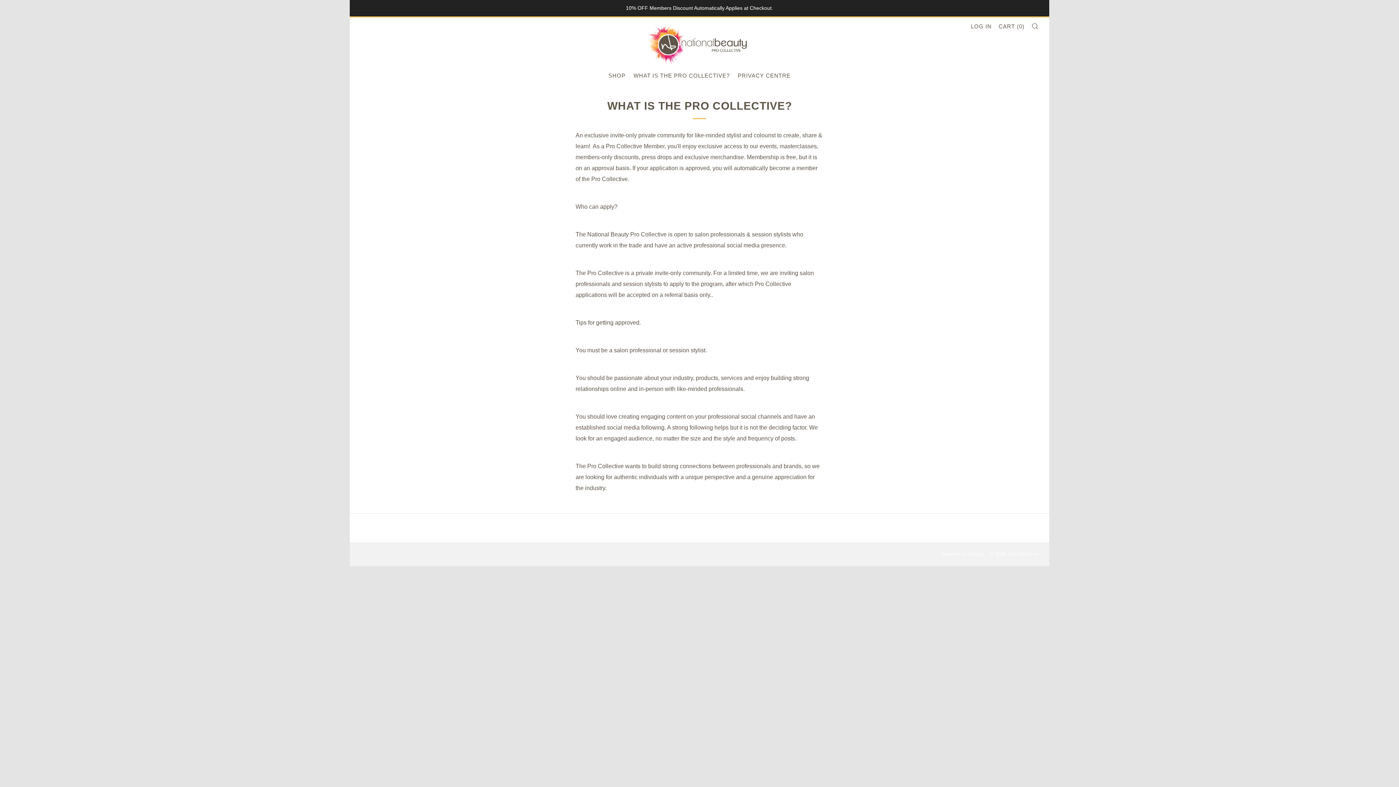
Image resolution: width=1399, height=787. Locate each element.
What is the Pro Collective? (682, 76)
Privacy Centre (764, 76)
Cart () (1011, 26)
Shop (617, 76)
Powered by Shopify (962, 554)
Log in (981, 26)
